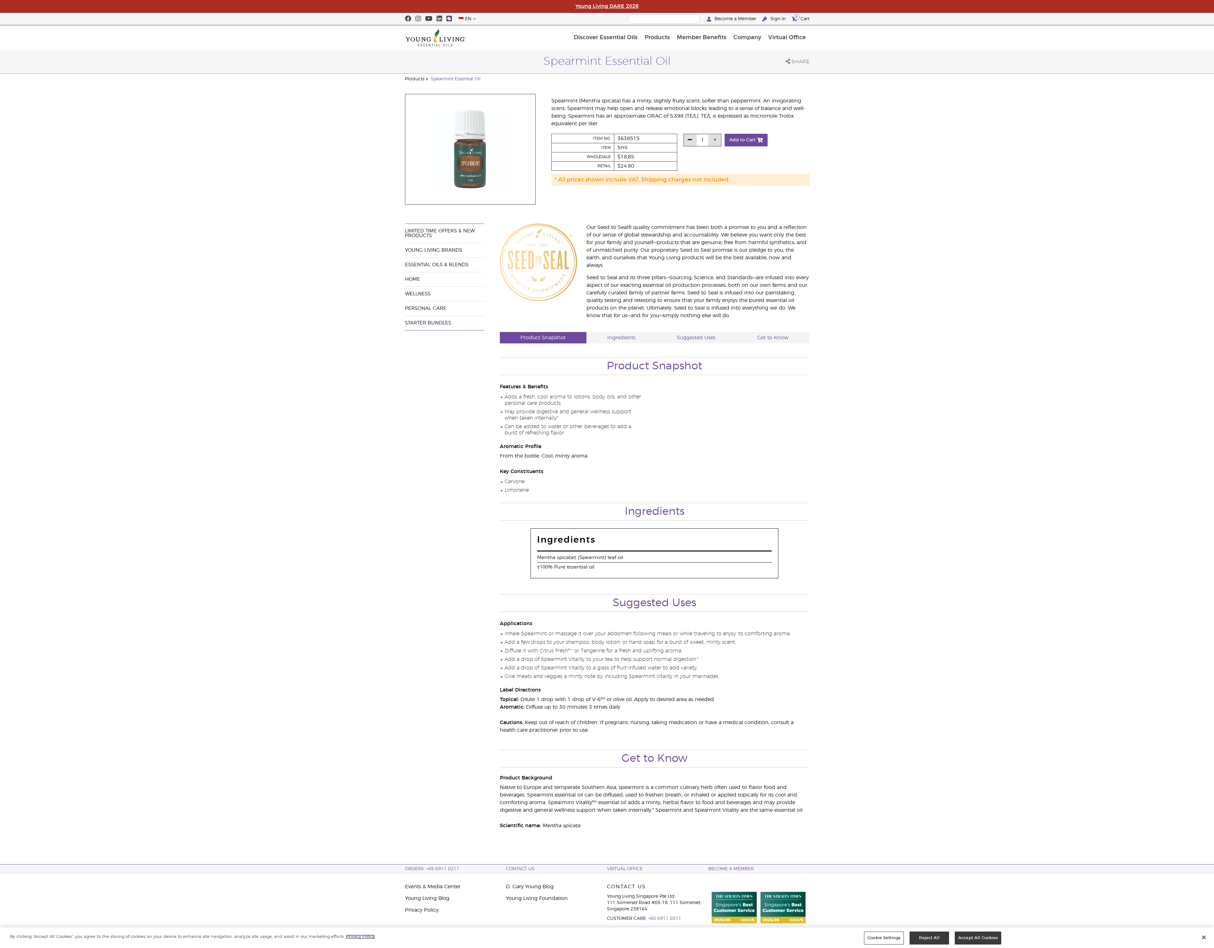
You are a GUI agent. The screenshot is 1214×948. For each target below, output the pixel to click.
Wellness (418, 294)
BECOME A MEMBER (731, 869)
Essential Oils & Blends (437, 264)
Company (747, 37)
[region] (607, 937)
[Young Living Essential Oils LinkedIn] (439, 19)
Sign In (778, 19)
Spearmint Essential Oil (456, 79)
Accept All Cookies (978, 938)
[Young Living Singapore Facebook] (408, 19)
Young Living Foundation (537, 898)
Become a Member (735, 19)
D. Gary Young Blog (530, 886)
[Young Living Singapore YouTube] (428, 19)
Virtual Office (787, 37)
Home (412, 279)
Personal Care (425, 308)
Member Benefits (702, 37)
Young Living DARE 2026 (607, 6)
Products (657, 37)
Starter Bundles (428, 323)
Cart (802, 18)
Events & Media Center (433, 886)
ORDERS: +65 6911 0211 (432, 869)
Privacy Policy (421, 910)
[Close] (1204, 937)
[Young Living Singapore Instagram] (418, 19)
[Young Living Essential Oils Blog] (449, 19)
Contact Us (520, 869)
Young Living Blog (427, 898)
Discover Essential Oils (606, 37)
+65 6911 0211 (664, 918)
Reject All (929, 938)
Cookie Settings (884, 938)
